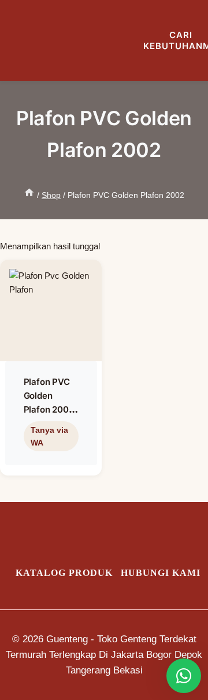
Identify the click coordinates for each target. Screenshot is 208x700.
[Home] (29, 195)
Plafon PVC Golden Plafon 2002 (49, 395)
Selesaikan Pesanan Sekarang (49, 462)
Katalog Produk (64, 573)
